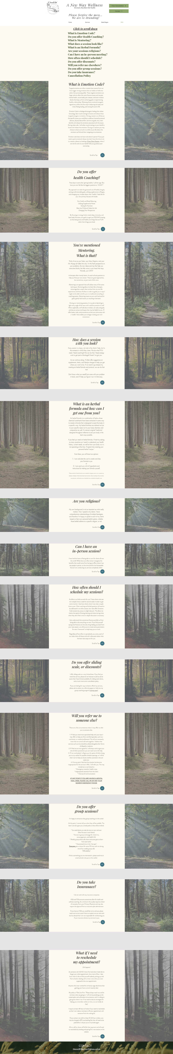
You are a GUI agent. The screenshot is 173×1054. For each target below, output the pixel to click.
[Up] (102, 155)
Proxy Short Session (93, 141)
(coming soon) (93, 690)
